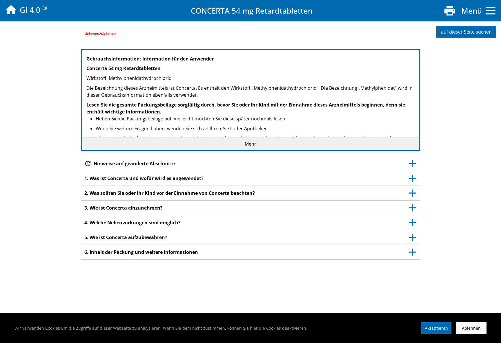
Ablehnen (471, 328)
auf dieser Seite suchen (466, 32)
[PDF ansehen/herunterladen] (449, 10)
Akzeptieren (436, 328)
